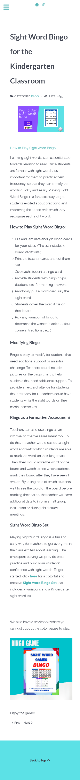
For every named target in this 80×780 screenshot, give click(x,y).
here (33, 576)
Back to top (38, 760)
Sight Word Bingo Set (40, 583)
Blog (35, 96)
